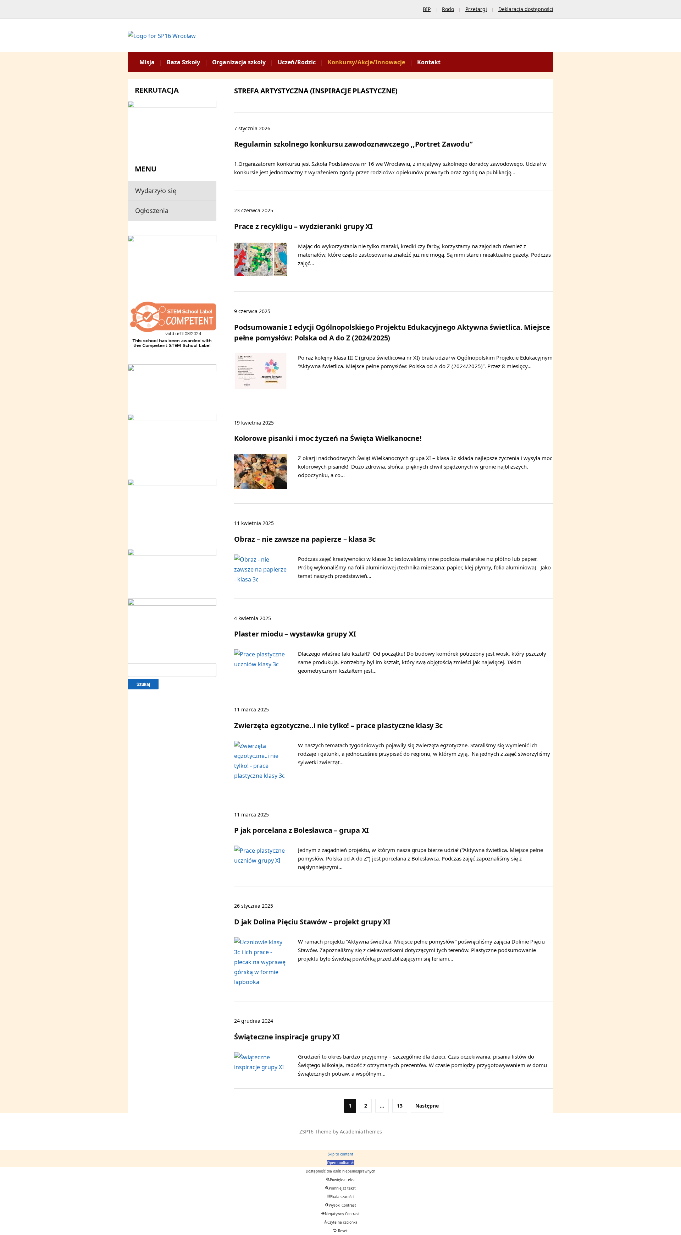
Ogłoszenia (151, 210)
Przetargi (476, 9)
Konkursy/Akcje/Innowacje (366, 62)
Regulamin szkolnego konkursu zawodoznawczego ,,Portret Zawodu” (353, 144)
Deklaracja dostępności (525, 9)
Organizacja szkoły (239, 62)
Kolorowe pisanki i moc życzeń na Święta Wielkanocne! (328, 438)
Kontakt (429, 62)
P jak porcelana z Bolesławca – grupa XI (301, 830)
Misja (147, 62)
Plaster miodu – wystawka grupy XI (295, 634)
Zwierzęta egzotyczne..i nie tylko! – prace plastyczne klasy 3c (338, 725)
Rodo (448, 9)
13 (400, 1105)
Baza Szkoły (183, 62)
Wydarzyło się (155, 190)
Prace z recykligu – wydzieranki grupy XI (303, 226)
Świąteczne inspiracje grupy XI (287, 1037)
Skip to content (340, 1154)
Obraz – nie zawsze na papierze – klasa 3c (305, 539)
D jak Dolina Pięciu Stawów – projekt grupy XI (312, 922)
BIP (427, 9)
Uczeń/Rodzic (297, 62)
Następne (427, 1105)
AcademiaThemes (361, 1131)
